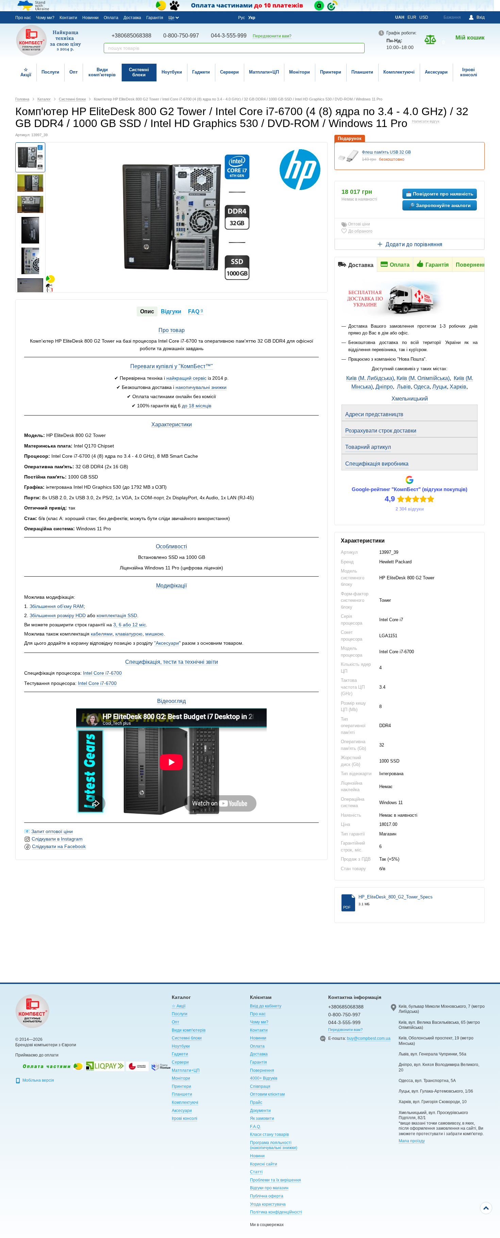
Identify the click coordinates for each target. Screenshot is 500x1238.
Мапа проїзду (412, 1141)
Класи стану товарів (269, 1134)
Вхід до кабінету (265, 1006)
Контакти (68, 17)
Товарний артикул (368, 447)
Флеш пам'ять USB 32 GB (386, 152)
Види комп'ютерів (102, 72)
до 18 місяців (196, 405)
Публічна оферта (266, 1196)
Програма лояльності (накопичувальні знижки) (273, 1145)
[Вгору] (486, 1208)
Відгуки (171, 311)
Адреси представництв (374, 414)
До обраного (360, 231)
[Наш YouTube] (208, 17)
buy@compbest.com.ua (368, 1038)
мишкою (154, 634)
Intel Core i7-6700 (102, 673)
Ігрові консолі (468, 72)
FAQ (195, 311)
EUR (411, 17)
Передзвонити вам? (272, 36)
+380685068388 (131, 35)
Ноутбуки (172, 72)
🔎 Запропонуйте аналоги (440, 205)
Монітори (299, 72)
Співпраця (260, 1086)
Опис (147, 311)
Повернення (262, 1070)
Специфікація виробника (377, 464)
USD (423, 17)
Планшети (362, 72)
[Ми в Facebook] (190, 17)
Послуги (50, 72)
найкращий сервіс (186, 378)
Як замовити (262, 1118)
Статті (256, 1172)
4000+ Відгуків (263, 1078)
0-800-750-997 (181, 35)
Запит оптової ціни (52, 831)
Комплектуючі (399, 72)
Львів (404, 387)
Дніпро (384, 387)
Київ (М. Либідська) (370, 378)
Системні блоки (139, 72)
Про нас (23, 17)
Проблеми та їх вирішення (275, 1180)
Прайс (256, 1102)
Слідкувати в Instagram (57, 839)
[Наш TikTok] (227, 17)
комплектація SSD (117, 615)
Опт (73, 72)
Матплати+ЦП (264, 72)
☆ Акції (25, 72)
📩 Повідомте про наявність (439, 194)
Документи (260, 1110)
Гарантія (154, 17)
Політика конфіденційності (276, 1212)
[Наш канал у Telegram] (218, 17)
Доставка (132, 17)
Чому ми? (45, 17)
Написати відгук (425, 121)
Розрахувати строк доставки (380, 431)
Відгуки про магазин (269, 1188)
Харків (458, 387)
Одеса (422, 387)
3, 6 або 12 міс (129, 624)
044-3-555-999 (229, 35)
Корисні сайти (263, 1164)
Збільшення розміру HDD (58, 615)
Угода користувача (268, 1204)
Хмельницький (409, 399)
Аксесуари (436, 72)
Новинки (90, 17)
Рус (241, 17)
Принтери (330, 72)
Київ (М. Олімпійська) (423, 378)
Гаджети (201, 72)
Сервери (229, 72)
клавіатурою (129, 634)
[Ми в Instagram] (199, 17)
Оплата (111, 17)
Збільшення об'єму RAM (57, 606)
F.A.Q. (255, 1126)
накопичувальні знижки (201, 387)
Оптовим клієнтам (267, 1094)
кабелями (102, 634)
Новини (257, 1156)
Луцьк (439, 387)
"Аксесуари (166, 643)
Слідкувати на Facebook (59, 846)
